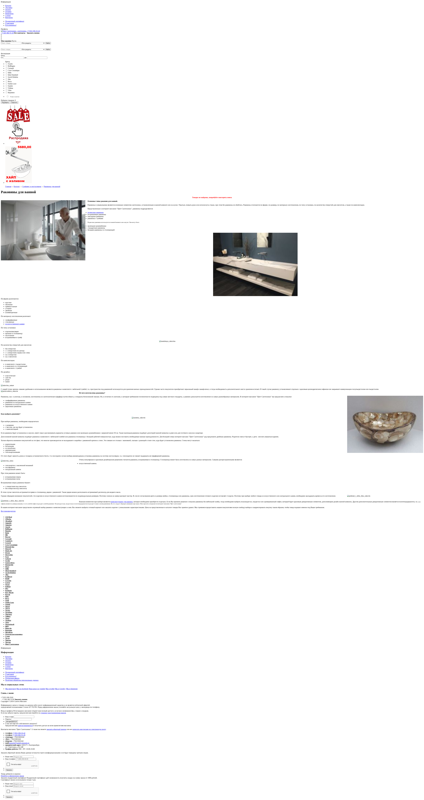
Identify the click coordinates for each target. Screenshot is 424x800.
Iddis (7, 569)
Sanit (7, 600)
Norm (7, 584)
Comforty (8, 541)
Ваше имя (9, 757)
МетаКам (8, 632)
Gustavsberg (9, 563)
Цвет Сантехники (12, 644)
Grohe (7, 561)
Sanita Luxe (9, 602)
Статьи (8, 666)
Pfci (6, 588)
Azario (7, 527)
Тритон (8, 640)
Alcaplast (8, 521)
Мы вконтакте (10, 689)
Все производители (8, 511)
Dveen (7, 553)
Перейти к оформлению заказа (12, 776)
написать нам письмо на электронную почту (89, 729)
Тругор (8, 642)
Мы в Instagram (72, 689)
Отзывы (8, 663)
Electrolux (9, 555)
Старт (7, 636)
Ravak (7, 594)
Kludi (7, 579)
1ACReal (8, 517)
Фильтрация (5, 53)
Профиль (4, 29)
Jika (6, 575)
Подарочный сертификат (14, 672)
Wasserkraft (9, 624)
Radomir (8, 590)
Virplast (8, 620)
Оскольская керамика (14, 634)
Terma (7, 610)
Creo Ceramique (11, 545)
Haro (7, 567)
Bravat (7, 537)
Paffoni (7, 586)
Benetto (8, 531)
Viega (7, 618)
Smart (7, 606)
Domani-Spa (9, 547)
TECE (7, 608)
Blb (6, 535)
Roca (7, 598)
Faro (7, 557)
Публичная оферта (12, 678)
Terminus (8, 612)
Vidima (7, 616)
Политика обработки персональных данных (22, 680)
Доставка (8, 659)
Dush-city (8, 551)
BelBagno (8, 529)
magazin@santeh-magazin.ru (19, 743)
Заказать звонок (33, 33)
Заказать (9, 770)
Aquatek (8, 523)
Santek (7, 604)
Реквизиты (9, 665)
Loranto (8, 581)
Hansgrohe (9, 565)
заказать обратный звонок (56, 729)
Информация (6, 2)
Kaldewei (8, 577)
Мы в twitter (50, 689)
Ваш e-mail (9, 717)
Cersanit (8, 539)
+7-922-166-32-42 (33, 31)
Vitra (7, 622)
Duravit (8, 549)
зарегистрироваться (25, 726)
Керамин (8, 630)
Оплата (8, 661)
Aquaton (8, 525)
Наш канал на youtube (37, 689)
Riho (7, 596)
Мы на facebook (22, 689)
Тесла (7, 638)
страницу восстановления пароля (53, 713)
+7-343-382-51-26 (7, 33)
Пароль (8, 719)
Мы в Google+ (60, 689)
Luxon (7, 583)
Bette (7, 533)
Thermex (8, 614)
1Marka (8, 519)
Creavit (8, 543)
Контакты (9, 668)
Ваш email (9, 786)
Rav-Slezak (9, 592)
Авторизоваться (11, 721)
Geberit (8, 559)
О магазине (9, 674)
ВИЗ (7, 626)
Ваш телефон (10, 759)
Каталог (8, 657)
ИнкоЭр (8, 628)
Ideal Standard (10, 571)
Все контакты (19, 33)
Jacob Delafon (10, 573)
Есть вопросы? (10, 676)
